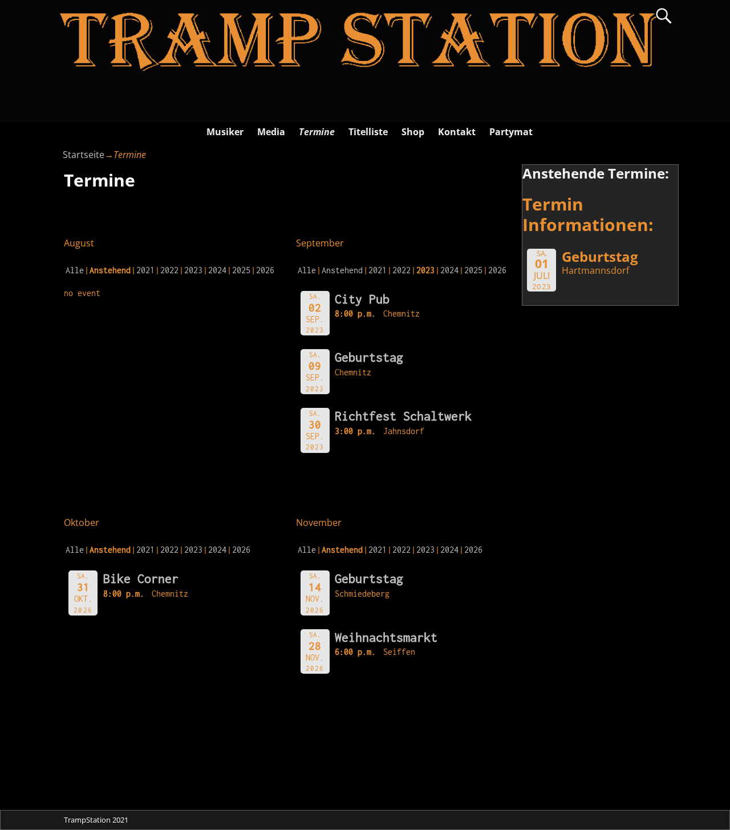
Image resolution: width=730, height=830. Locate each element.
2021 (145, 270)
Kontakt (457, 131)
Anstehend (342, 270)
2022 (169, 270)
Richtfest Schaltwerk (403, 415)
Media (271, 131)
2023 (193, 270)
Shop (413, 131)
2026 (265, 270)
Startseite (83, 154)
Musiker (225, 131)
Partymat (511, 131)
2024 (217, 270)
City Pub (362, 298)
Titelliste (368, 131)
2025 (241, 270)
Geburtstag (369, 357)
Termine (317, 131)
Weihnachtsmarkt (386, 637)
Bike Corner (141, 578)
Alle (75, 270)
